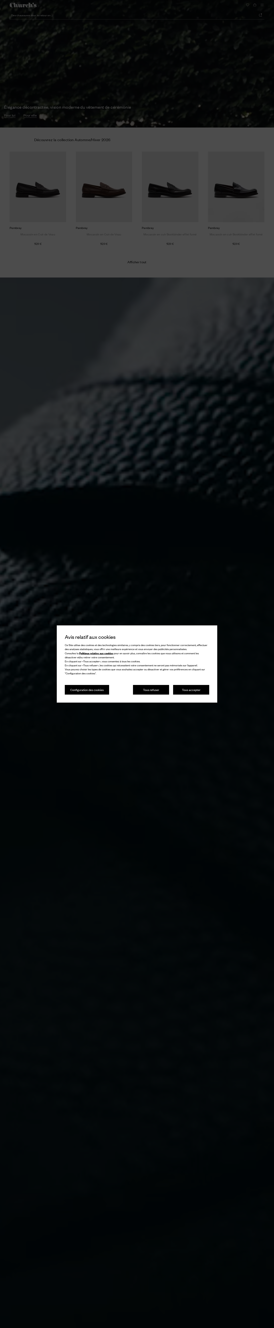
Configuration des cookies (87, 690)
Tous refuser (151, 690)
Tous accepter (191, 690)
